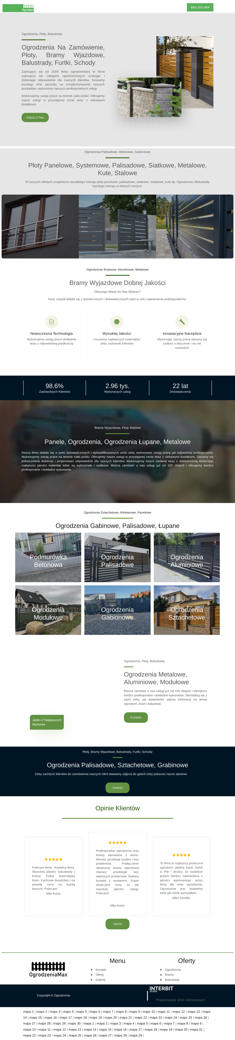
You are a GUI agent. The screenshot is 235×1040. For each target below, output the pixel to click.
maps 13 (194, 1011)
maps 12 (178, 1011)
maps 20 (111, 1017)
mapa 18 (151, 1029)
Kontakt (156, 7)
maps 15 (35, 1017)
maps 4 (68, 1011)
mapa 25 (75, 1035)
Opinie (123, 7)
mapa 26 (90, 1035)
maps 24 (171, 1017)
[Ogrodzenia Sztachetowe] (187, 610)
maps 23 (156, 1017)
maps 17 (65, 1017)
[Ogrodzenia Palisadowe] (117, 557)
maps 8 (121, 1011)
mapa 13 (75, 1029)
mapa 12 (59, 1029)
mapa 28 (120, 1035)
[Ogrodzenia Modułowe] (48, 610)
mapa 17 (135, 1029)
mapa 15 (105, 1029)
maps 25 (186, 1017)
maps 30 (74, 1023)
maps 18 (80, 1017)
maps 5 (81, 1011)
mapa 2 (102, 1023)
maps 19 (96, 1017)
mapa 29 (135, 1035)
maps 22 (141, 1017)
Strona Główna (83, 7)
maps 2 (41, 1011)
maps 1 (28, 1011)
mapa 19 (166, 1029)
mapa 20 (181, 1029)
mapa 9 (196, 1023)
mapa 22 (29, 1035)
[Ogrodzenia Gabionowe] (117, 610)
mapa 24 (60, 1035)
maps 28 (44, 1023)
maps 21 (126, 1017)
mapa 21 (196, 1029)
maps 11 (164, 1011)
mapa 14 (90, 1029)
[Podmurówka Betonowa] (48, 557)
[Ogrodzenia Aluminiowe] (187, 557)
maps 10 (149, 1011)
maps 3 (55, 1011)
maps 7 (108, 1011)
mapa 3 (115, 1023)
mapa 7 (169, 1023)
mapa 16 (120, 1029)
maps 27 (29, 1023)
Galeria (140, 7)
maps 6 (95, 1011)
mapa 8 (182, 1023)
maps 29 (59, 1023)
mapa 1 (88, 1023)
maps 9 (134, 1011)
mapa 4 (129, 1023)
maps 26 (201, 1017)
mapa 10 (29, 1029)
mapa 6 (155, 1023)
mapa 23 (44, 1035)
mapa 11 (44, 1029)
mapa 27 (105, 1035)
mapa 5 (142, 1023)
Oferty (104, 7)
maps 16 (50, 1017)
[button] (200, 7)
